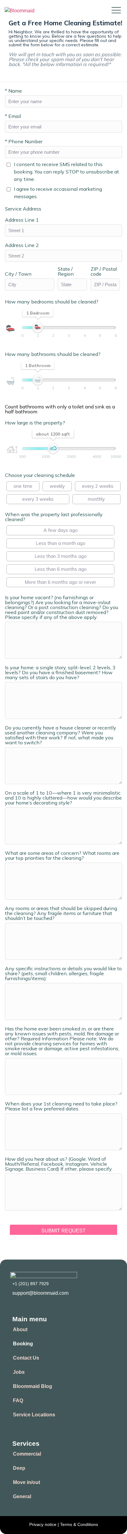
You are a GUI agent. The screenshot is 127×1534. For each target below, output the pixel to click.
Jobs (19, 1372)
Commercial (27, 1454)
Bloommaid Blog (32, 1386)
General (22, 1496)
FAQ (18, 1400)
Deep (19, 1468)
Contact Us (26, 1358)
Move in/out (26, 1482)
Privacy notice (43, 1524)
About (20, 1329)
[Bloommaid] (20, 11)
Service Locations (34, 1414)
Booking (23, 1343)
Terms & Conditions (79, 1524)
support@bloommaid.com (40, 1293)
